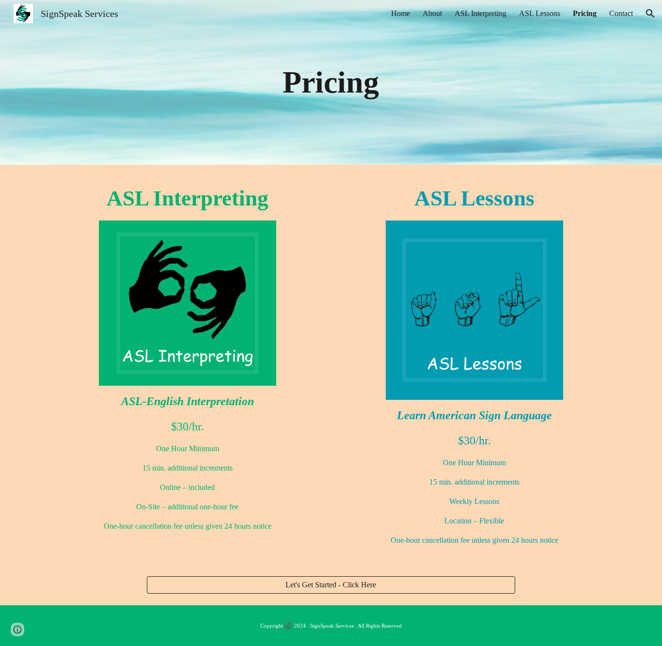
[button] (650, 13)
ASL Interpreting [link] (480, 13)
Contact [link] (621, 13)
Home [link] (400, 13)
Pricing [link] (585, 13)
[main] (331, 82)
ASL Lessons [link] (539, 13)
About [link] (432, 13)
